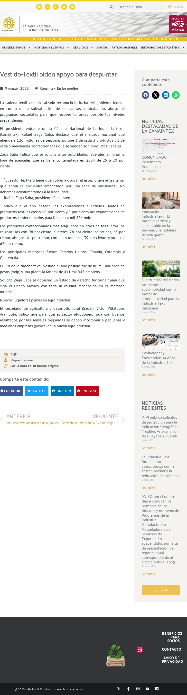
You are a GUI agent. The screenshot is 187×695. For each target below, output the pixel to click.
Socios (102, 47)
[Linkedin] (72, 7)
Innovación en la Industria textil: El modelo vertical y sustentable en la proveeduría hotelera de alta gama (159, 223)
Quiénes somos (13, 47)
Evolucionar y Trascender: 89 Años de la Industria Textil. (159, 357)
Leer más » (149, 178)
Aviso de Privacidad (172, 659)
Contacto (171, 649)
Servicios (80, 47)
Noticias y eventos (49, 47)
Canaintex (48, 88)
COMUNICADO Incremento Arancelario (154, 162)
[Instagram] (56, 7)
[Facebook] (39, 7)
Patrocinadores (124, 47)
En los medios (67, 88)
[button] (11, 391)
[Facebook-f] (128, 689)
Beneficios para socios (172, 637)
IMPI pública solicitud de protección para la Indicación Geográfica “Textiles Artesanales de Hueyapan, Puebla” (160, 426)
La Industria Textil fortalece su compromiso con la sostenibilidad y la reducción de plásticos (160, 466)
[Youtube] (64, 7)
